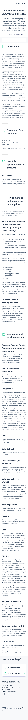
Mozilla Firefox (9, 269)
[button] (20, 3)
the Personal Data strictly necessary (12, 707)
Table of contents (15, 40)
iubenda (4, 707)
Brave (6, 277)
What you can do (14, 667)
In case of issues (14, 673)
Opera (6, 279)
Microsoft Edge (9, 275)
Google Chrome (9, 267)
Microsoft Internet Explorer (12, 273)
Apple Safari (8, 271)
